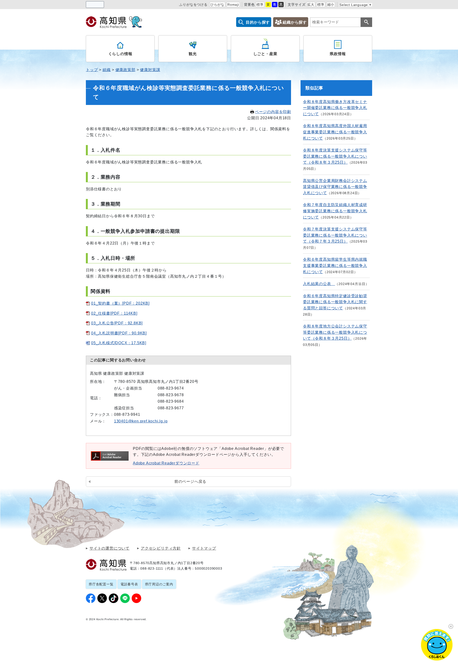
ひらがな (217, 4)
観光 (193, 54)
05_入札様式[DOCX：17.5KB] (118, 343)
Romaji (233, 4)
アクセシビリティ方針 (161, 548)
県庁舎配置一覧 (101, 584)
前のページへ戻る (190, 481)
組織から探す (295, 22)
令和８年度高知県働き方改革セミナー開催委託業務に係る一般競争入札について (335, 108)
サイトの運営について (109, 548)
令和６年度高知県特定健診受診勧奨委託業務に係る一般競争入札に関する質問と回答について (335, 302)
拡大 (310, 4)
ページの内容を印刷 (273, 112)
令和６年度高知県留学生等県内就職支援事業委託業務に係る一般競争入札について (335, 265)
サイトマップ (204, 548)
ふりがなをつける (193, 4)
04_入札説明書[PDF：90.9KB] (119, 333)
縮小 (330, 4)
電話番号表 (129, 584)
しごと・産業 (265, 54)
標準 (260, 4)
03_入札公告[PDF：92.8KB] (117, 323)
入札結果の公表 (319, 284)
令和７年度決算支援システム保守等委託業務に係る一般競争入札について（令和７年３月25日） (335, 235)
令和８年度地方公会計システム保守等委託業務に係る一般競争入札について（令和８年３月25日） (335, 332)
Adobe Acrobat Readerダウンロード (166, 463)
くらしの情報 (120, 54)
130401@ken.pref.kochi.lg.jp (141, 421)
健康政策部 (125, 70)
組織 (107, 70)
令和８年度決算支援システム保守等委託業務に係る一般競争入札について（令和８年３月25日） (335, 156)
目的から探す (258, 22)
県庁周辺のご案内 (159, 584)
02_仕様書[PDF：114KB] (114, 313)
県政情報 (338, 54)
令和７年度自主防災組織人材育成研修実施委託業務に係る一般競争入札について (335, 211)
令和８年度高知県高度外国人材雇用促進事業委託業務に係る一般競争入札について (335, 132)
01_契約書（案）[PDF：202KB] (120, 303)
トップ (92, 70)
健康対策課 (150, 70)
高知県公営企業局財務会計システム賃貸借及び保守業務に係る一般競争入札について (335, 187)
